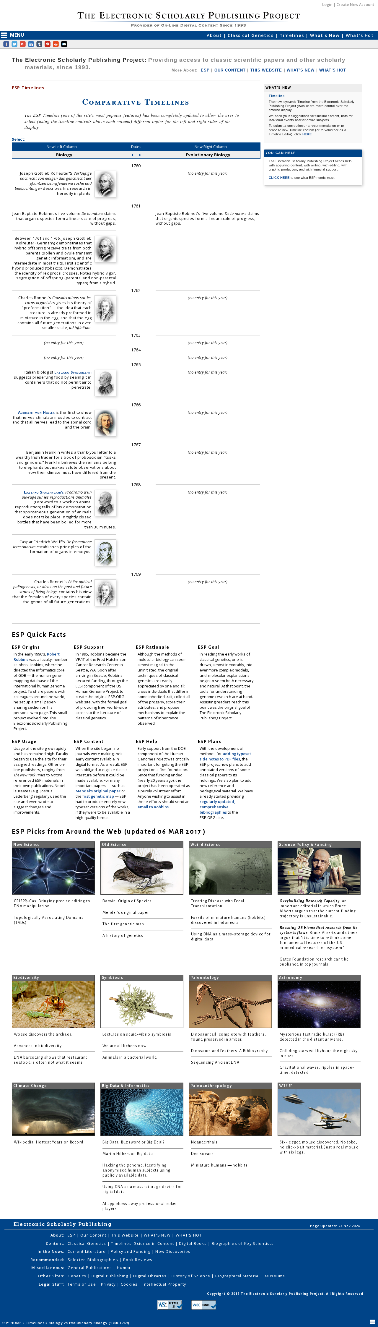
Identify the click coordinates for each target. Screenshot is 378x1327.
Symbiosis (112, 978)
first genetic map (98, 796)
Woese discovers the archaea (43, 1034)
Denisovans (202, 1154)
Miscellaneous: (47, 1267)
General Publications (90, 1267)
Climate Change (30, 1086)
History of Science (191, 1276)
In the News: (51, 1251)
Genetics (78, 1276)
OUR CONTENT (230, 70)
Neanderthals (204, 1142)
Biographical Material (238, 1276)
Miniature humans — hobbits (219, 1165)
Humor (124, 1267)
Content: (55, 1243)
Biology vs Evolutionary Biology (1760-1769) (89, 1322)
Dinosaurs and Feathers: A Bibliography (229, 1051)
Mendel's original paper (98, 791)
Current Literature (87, 1251)
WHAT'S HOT (332, 70)
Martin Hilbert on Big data (127, 1154)
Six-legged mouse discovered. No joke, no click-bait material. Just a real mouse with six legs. (319, 1147)
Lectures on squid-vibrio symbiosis (136, 1034)
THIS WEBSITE (266, 70)
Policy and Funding (131, 1251)
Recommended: (47, 1259)
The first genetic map (123, 924)
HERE (307, 134)
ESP (205, 70)
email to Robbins (153, 806)
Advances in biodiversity (38, 1046)
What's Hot (360, 35)
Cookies (130, 1284)
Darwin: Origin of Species (127, 901)
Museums (275, 1276)
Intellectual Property (164, 1284)
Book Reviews (137, 1259)
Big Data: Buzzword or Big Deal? (133, 1142)
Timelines (293, 35)
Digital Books (193, 1243)
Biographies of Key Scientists (243, 1243)
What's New (325, 35)
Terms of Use (82, 1284)
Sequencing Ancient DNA (215, 1062)
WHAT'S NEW (301, 70)
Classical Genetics (251, 35)
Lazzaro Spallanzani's (44, 492)
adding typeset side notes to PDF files (225, 756)
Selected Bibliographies (94, 1259)
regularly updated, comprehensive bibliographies (217, 807)
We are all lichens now (124, 1046)
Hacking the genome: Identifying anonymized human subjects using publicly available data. (136, 1170)
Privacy (109, 1284)
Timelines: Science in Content (143, 1243)
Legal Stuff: (51, 1284)
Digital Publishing (111, 1276)
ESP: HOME (12, 1322)
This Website (125, 1235)
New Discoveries (172, 1251)
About (215, 35)
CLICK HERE (280, 177)
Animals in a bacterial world (129, 1057)
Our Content (93, 1235)
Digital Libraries (150, 1276)
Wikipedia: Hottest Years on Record (48, 1142)
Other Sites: (51, 1276)
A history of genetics (123, 936)
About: (57, 1235)
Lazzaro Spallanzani (73, 372)
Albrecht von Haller (36, 412)
